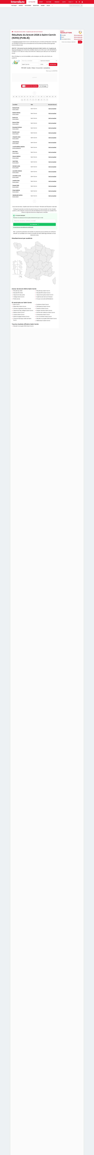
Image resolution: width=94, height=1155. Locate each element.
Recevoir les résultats (31, 86)
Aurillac (29, 68)
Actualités (32, 2)
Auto (64, 2)
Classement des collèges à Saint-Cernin (23, 310)
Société (21, 5)
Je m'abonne (33, 224)
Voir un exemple (78, 35)
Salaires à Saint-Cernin (18, 312)
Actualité (63, 35)
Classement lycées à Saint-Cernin (44, 294)
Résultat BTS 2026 (18, 292)
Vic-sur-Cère (39, 68)
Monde (43, 5)
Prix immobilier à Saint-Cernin (44, 316)
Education (36, 5)
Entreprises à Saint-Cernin (43, 314)
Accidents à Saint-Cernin (42, 304)
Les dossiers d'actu (65, 39)
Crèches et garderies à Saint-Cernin (22, 308)
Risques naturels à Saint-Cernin (44, 310)
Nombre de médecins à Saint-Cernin (45, 312)
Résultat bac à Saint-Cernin (43, 290)
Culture (48, 2)
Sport (41, 2)
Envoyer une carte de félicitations (44, 299)
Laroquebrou (47, 68)
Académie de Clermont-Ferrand (34, 31)
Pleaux (33, 68)
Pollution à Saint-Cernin (42, 308)
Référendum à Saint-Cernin (43, 320)
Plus (70, 2)
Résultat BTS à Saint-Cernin (43, 292)
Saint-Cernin (16, 304)
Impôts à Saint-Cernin (18, 314)
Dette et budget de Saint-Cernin (21, 316)
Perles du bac (16, 299)
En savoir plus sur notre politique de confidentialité (23, 227)
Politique (14, 5)
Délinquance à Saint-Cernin (43, 306)
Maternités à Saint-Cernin (19, 306)
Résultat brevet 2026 (19, 31)
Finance (57, 2)
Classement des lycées (19, 294)
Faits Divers (28, 5)
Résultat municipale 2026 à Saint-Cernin (46, 318)
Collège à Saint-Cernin (18, 296)
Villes (48, 5)
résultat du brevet (17, 41)
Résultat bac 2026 (17, 290)
